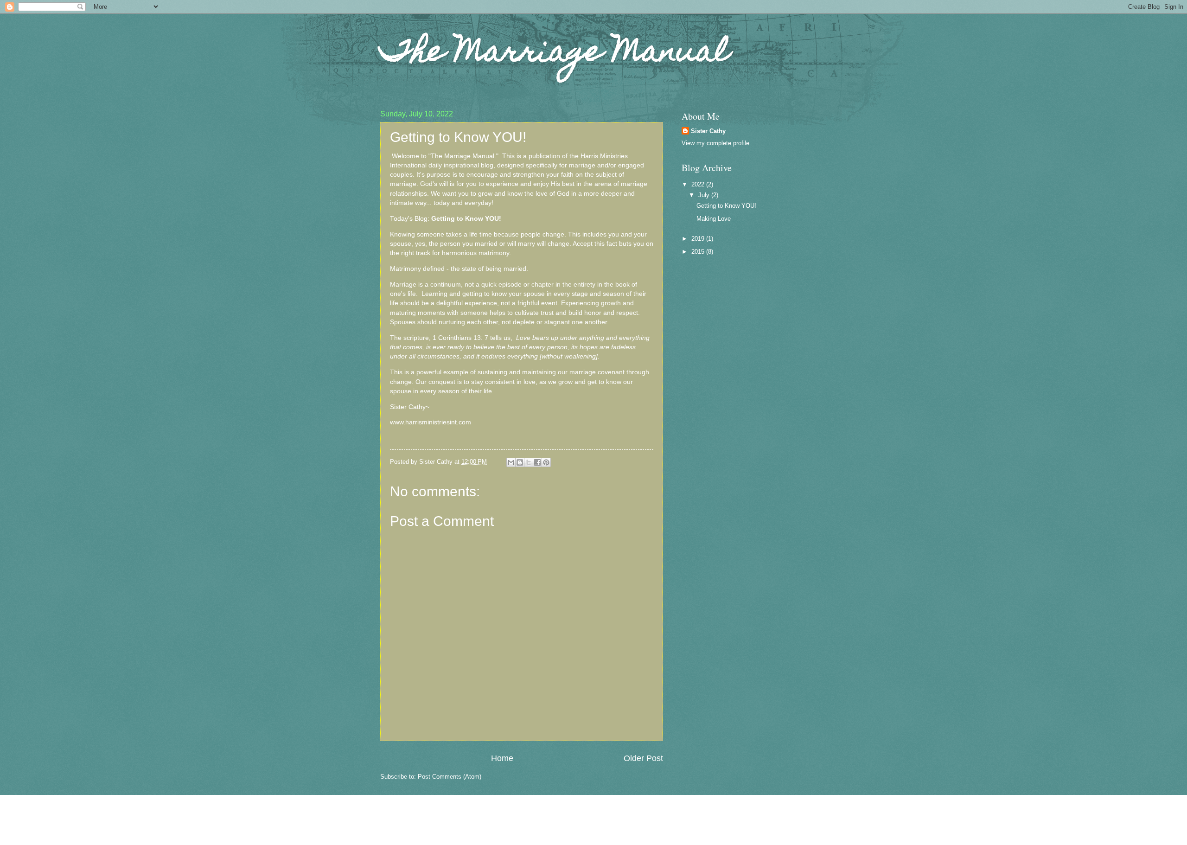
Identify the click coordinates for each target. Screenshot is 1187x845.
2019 (698, 238)
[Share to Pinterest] (546, 462)
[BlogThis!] (519, 462)
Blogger (635, 826)
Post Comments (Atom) (449, 776)
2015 (698, 251)
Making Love (713, 218)
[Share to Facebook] (537, 462)
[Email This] (511, 462)
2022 (698, 184)
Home (502, 758)
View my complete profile (715, 143)
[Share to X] (528, 462)
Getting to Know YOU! (726, 205)
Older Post (643, 758)
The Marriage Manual (554, 54)
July (704, 195)
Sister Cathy (708, 131)
